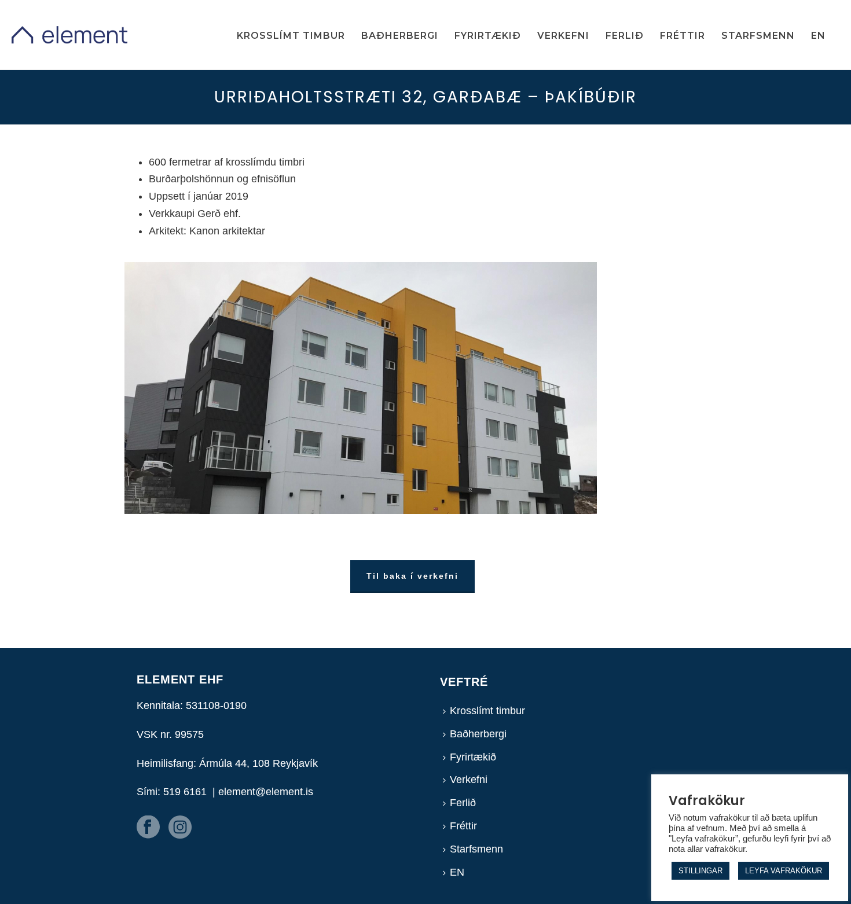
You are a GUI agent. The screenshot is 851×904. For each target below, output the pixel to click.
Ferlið (625, 35)
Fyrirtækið (487, 35)
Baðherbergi (399, 35)
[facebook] (148, 827)
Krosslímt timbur (291, 35)
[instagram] (180, 827)
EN (818, 35)
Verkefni (563, 35)
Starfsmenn (758, 35)
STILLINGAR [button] (700, 870)
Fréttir (682, 35)
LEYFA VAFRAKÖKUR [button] (783, 870)
